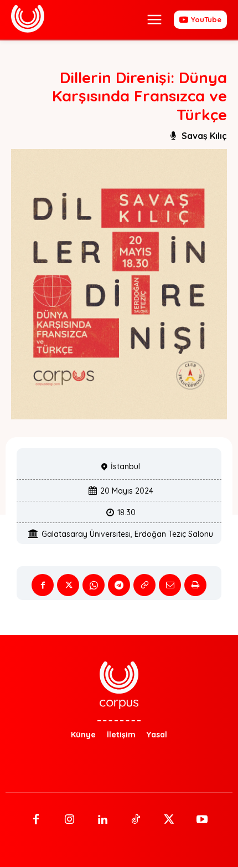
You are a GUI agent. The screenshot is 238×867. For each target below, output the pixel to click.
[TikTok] (135, 820)
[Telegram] (119, 585)
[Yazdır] (195, 585)
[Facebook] (43, 585)
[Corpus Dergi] (27, 19)
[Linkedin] (102, 820)
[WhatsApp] (93, 585)
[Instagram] (69, 820)
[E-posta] (170, 585)
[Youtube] (202, 820)
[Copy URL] (144, 585)
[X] (68, 585)
